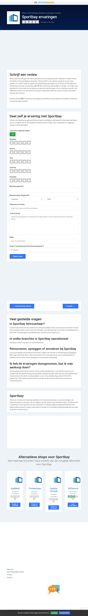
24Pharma (73, 488)
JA (13, 134)
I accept (54, 613)
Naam (12, 237)
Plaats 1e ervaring (15, 504)
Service (12, 149)
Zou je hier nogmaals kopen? (20, 131)
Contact (9, 577)
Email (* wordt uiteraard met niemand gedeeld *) (27, 246)
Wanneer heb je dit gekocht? (19, 195)
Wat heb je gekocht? (17, 186)
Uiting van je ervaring (17, 204)
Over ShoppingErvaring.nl (15, 572)
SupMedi (15, 488)
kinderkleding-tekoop (23, 306)
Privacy (9, 575)
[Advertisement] (44, 48)
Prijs (11, 158)
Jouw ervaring (15, 213)
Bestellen (13, 139)
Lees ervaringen (73, 504)
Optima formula (54, 489)
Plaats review (17, 256)
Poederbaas (35, 488)
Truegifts (69, 306)
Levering (13, 167)
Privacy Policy (64, 613)
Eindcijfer (13, 177)
